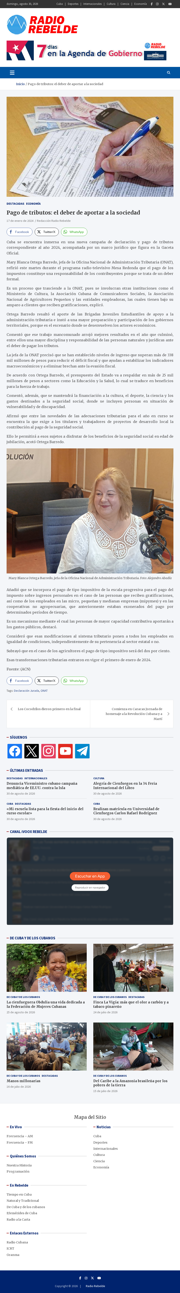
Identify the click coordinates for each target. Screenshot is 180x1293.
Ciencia (125, 4)
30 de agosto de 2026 (21, 793)
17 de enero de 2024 (20, 221)
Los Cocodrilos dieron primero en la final (49, 709)
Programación (18, 1171)
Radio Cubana (17, 1242)
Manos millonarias (23, 1081)
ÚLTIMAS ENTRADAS (26, 770)
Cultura (111, 4)
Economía (140, 4)
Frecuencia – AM (20, 1136)
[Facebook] (151, 4)
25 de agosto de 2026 (21, 1012)
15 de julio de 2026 (105, 1091)
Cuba (59, 4)
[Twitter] (163, 4)
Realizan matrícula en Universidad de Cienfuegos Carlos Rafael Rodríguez (126, 811)
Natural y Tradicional (23, 1201)
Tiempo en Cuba (19, 1194)
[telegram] (82, 751)
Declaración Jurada (26, 691)
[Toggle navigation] (12, 72)
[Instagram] (157, 4)
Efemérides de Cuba (22, 1213)
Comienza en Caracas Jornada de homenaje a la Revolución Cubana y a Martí (134, 714)
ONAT (44, 691)
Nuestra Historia (19, 1165)
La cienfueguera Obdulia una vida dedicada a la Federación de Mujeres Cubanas (46, 1004)
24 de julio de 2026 (105, 1012)
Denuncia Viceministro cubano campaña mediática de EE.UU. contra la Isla (42, 785)
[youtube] (65, 751)
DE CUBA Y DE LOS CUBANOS (32, 938)
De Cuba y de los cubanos (23, 997)
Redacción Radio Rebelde (54, 221)
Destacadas (15, 204)
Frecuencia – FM (20, 1142)
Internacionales (92, 4)
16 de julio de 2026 (19, 1087)
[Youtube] (170, 4)
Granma (13, 1255)
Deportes (73, 4)
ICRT (10, 1248)
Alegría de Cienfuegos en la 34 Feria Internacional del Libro (125, 785)
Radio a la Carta (18, 1219)
